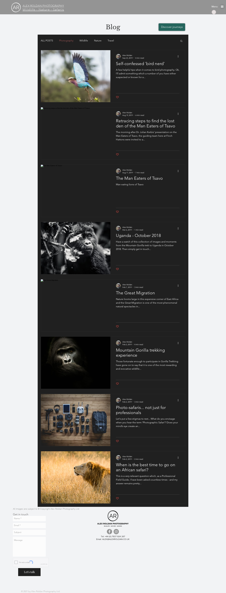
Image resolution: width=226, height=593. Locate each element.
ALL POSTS (47, 40)
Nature (97, 40)
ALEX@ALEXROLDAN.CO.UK (115, 539)
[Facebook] (109, 531)
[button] (222, 7)
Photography (66, 40)
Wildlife (83, 40)
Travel (111, 40)
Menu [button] (215, 6)
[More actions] (179, 56)
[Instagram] (116, 531)
